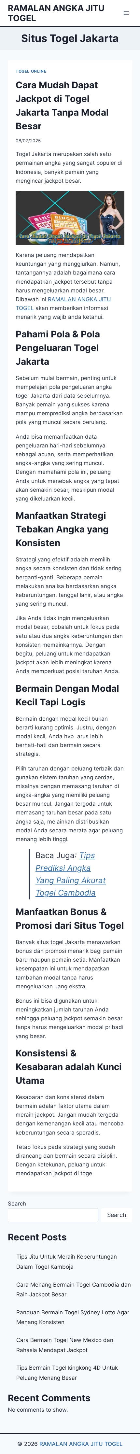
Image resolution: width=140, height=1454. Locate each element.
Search (17, 1203)
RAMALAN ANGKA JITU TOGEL (81, 1444)
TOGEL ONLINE (31, 71)
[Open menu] (126, 13)
